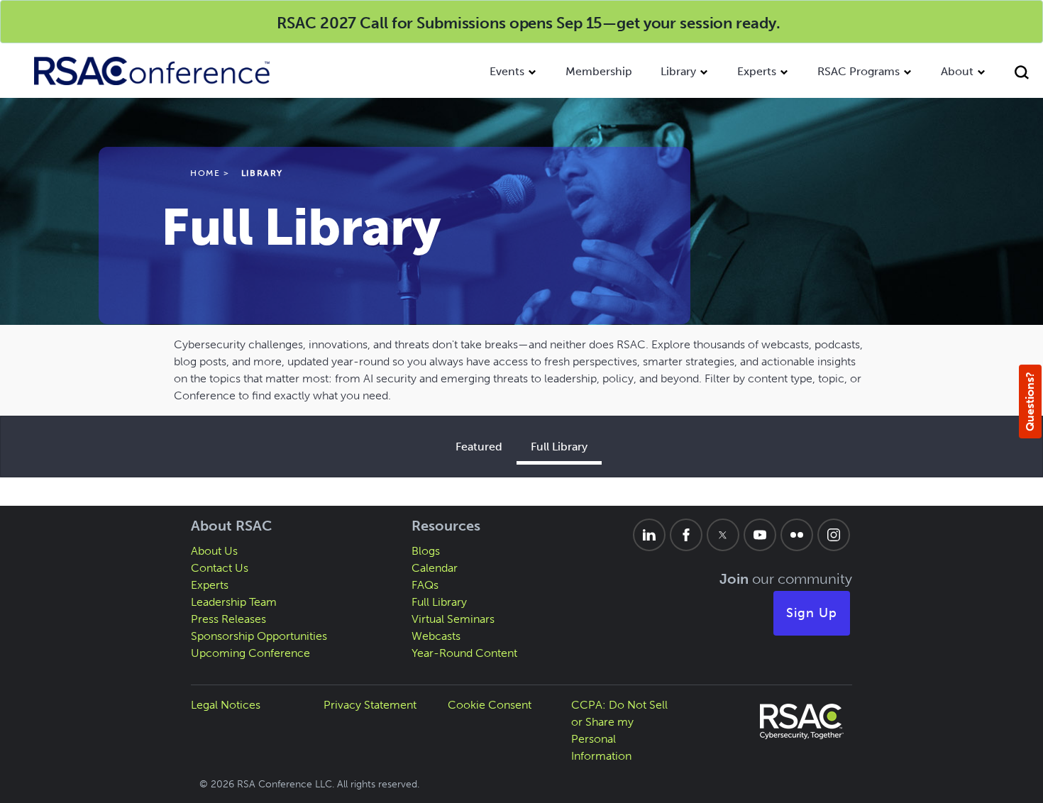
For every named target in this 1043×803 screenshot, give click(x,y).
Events (507, 71)
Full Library (559, 446)
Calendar (435, 568)
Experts (756, 71)
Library (678, 71)
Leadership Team (234, 602)
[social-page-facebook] (686, 535)
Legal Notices (225, 704)
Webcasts (436, 636)
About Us (214, 551)
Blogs (426, 551)
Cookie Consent (489, 704)
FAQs (425, 585)
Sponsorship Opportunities (259, 636)
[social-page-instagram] (833, 535)
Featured (479, 446)
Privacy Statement (370, 704)
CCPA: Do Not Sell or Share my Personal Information (619, 730)
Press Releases (228, 619)
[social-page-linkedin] (649, 535)
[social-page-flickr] (796, 535)
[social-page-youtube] (760, 535)
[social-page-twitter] (723, 535)
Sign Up (811, 613)
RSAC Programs (858, 71)
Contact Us (219, 568)
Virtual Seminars (453, 619)
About (957, 71)
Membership (598, 71)
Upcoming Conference (250, 653)
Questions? (1030, 401)
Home (205, 173)
